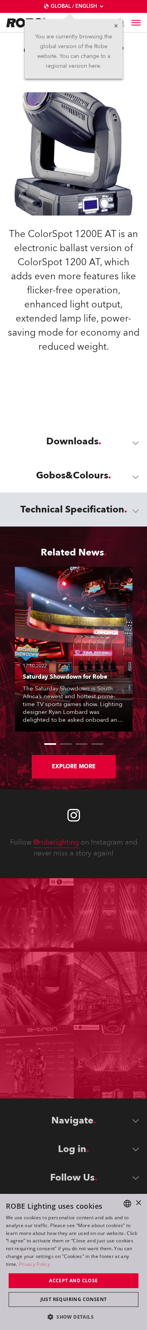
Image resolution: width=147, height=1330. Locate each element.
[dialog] (73, 1262)
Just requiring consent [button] (73, 1299)
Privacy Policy (34, 1264)
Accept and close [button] (73, 1280)
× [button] (138, 1203)
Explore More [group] (74, 766)
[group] (50, 744)
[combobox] (127, 1204)
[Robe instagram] (73, 815)
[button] (73, 1316)
